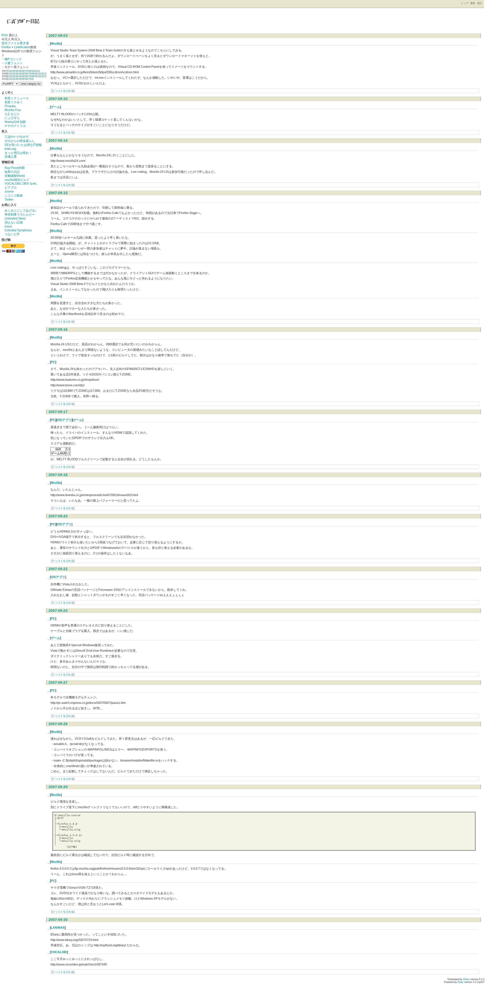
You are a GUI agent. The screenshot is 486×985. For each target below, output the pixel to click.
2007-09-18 (58, 475)
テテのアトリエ (15, 125)
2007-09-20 (58, 516)
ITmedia (10, 106)
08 (28, 71)
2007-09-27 (58, 682)
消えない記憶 (14, 222)
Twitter (9, 199)
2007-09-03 (58, 36)
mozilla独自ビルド (17, 179)
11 (38, 71)
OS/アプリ (64, 420)
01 (9, 73)
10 (35, 71)
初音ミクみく (14, 102)
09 (31, 71)
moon (8, 226)
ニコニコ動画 (14, 195)
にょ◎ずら (12, 118)
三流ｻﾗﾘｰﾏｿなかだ (17, 136)
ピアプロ (11, 187)
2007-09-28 (58, 724)
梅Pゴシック (13, 59)
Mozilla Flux (13, 110)
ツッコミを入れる (63, 90)
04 (15, 71)
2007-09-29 (58, 787)
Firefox (6, 47)
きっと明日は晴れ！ (18, 152)
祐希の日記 (12, 171)
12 (44, 73)
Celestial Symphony (18, 230)
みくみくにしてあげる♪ (20, 210)
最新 (472, 3)
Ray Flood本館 (15, 167)
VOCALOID (59, 952)
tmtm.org (10, 148)
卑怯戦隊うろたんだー (20, 214)
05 (18, 71)
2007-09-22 (58, 569)
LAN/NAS (58, 927)
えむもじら (12, 114)
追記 (479, 3)
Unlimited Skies (15, 218)
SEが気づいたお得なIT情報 (23, 144)
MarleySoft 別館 (15, 122)
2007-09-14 (58, 140)
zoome (9, 191)
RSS (5, 35)
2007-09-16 (58, 329)
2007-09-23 (58, 611)
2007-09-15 (58, 193)
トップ (464, 3)
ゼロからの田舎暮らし (20, 140)
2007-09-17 (58, 412)
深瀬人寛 (11, 156)
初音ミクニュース (17, 98)
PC (53, 362)
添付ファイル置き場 (15, 43)
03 (12, 71)
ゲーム (55, 107)
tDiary (466, 979)
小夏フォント (14, 63)
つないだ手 (12, 234)
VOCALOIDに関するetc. (21, 183)
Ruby (460, 982)
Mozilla (56, 43)
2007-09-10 (58, 99)
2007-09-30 (58, 920)
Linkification (22, 47)
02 (9, 71)
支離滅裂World (15, 175)
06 (22, 71)
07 (25, 71)
